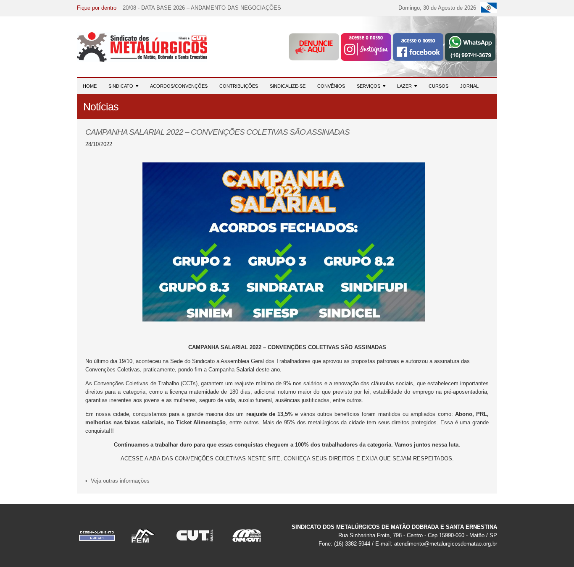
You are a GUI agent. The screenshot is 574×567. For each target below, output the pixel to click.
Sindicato (122, 86)
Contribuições (238, 86)
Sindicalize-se (287, 86)
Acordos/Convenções (179, 86)
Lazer (405, 86)
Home (90, 86)
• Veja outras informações (117, 481)
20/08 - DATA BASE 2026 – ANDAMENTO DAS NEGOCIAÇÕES (202, 8)
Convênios (331, 86)
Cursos (438, 86)
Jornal (469, 86)
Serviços (370, 86)
